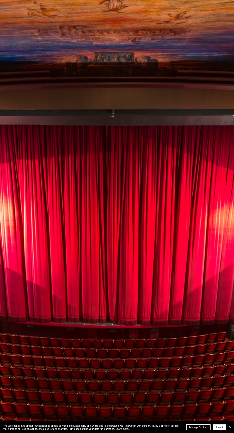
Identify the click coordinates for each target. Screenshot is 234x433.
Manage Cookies (198, 427)
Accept (219, 427)
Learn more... (123, 428)
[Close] (230, 427)
